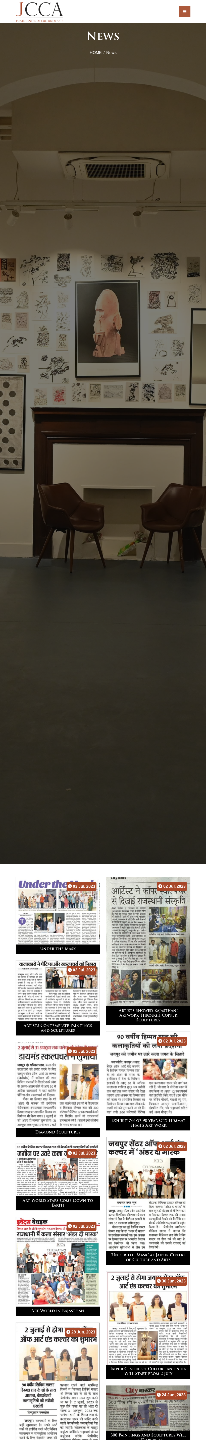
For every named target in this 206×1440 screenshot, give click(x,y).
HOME (96, 53)
